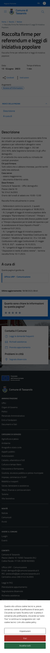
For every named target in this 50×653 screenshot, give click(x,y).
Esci (25, 638)
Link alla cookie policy (26, 622)
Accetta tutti (25, 645)
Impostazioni (25, 631)
